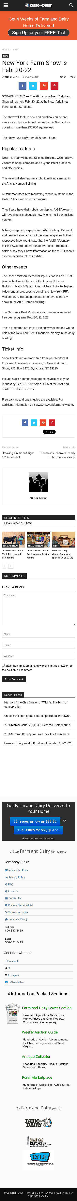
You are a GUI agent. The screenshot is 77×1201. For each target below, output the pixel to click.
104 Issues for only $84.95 (38, 830)
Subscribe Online (18, 912)
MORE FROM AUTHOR (18, 523)
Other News (12, 76)
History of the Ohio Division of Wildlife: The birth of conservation (36, 704)
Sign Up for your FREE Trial (38, 32)
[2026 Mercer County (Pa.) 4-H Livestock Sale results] (13, 540)
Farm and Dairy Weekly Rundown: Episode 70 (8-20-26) (62, 554)
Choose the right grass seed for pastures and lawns (37, 715)
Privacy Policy (16, 877)
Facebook (13, 961)
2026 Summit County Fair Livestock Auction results (38, 554)
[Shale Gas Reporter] (38, 1146)
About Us (13, 891)
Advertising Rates (18, 870)
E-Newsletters (16, 982)
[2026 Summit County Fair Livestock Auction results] (38, 540)
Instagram (13, 975)
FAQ (10, 884)
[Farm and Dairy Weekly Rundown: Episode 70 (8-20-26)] (63, 540)
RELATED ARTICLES (16, 517)
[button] (71, 5)
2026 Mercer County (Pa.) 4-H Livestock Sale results (12, 554)
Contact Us (14, 898)
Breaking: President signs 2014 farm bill (18, 455)
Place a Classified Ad (20, 905)
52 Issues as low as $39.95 (35, 821)
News (5, 55)
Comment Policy (17, 919)
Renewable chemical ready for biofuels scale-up (58, 455)
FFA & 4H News (10, 545)
